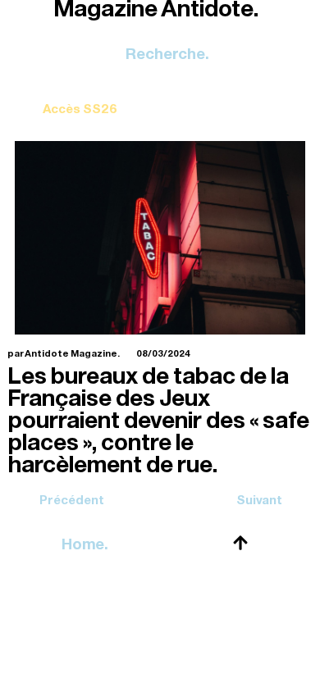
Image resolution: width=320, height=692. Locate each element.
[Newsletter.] (80, 97)
